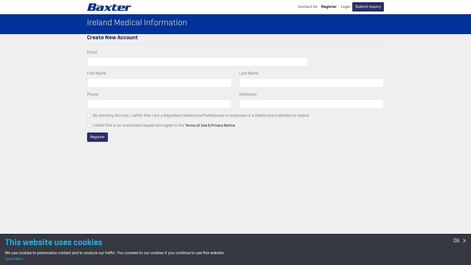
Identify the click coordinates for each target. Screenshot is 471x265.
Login (345, 7)
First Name (96, 73)
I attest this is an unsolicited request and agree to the (138, 125)
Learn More (14, 259)
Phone (92, 94)
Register (329, 7)
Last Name (248, 73)
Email (92, 52)
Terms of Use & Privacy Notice (210, 126)
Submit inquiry (368, 7)
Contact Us (307, 7)
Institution (248, 94)
